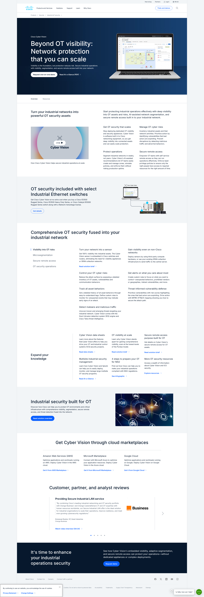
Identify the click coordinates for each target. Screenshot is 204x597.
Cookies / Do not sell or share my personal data (77, 587)
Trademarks (109, 587)
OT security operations (44, 266)
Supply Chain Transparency (124, 587)
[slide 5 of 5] (104, 535)
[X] (161, 579)
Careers (50, 579)
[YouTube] (172, 579)
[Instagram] (177, 579)
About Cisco (30, 579)
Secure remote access (44, 260)
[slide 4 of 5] (101, 535)
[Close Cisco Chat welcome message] (171, 590)
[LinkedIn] (166, 579)
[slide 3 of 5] (97, 535)
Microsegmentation (43, 255)
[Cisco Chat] (199, 592)
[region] (31, 590)
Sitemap (148, 587)
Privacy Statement (9, 593)
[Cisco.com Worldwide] (29, 8)
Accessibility (98, 587)
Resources (46, 99)
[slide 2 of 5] (94, 535)
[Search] (177, 8)
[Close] (60, 587)
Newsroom (139, 587)
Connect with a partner (64, 579)
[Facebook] (155, 579)
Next (162, 513)
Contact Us (41, 579)
